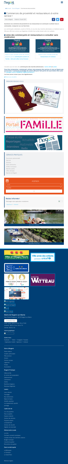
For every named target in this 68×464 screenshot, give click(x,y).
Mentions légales (8, 461)
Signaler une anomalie (10, 427)
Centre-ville (47, 67)
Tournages (7, 394)
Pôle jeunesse (8, 356)
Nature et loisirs (8, 399)
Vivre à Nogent (16, 8)
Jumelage (6, 405)
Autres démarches (11, 164)
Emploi (6, 364)
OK (34, 191)
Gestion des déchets (9, 418)
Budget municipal (8, 440)
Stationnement (8, 377)
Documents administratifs (13, 158)
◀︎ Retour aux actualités (10, 77)
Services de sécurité (9, 425)
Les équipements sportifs (11, 403)
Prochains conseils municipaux (12, 435)
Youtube (26, 340)
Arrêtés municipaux (11, 166)
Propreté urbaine (8, 420)
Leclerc (55, 67)
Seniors (6, 358)
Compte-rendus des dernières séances (14, 437)
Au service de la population (11, 375)
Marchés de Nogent (11, 173)
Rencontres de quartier (10, 444)
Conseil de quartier (9, 442)
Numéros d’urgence (9, 384)
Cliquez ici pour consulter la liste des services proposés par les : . (17, 57)
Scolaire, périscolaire (9, 353)
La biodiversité (8, 422)
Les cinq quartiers (9, 411)
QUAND (9, 188)
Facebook (6, 340)
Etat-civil (8, 160)
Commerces (7, 379)
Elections (8, 162)
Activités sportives (9, 401)
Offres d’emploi (10, 171)
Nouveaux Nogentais (9, 386)
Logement (7, 362)
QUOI (8, 185)
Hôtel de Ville (7, 373)
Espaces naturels (8, 416)
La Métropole (7, 450)
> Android (15, 204)
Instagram (19, 340)
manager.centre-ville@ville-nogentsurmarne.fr (20, 72)
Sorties (6, 382)
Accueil (9, 8)
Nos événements (8, 397)
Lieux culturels (8, 392)
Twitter (13, 340)
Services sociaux (8, 360)
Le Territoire (7, 452)
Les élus (6, 433)
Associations (7, 367)
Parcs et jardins (8, 414)
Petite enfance (8, 351)
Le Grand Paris (8, 454)
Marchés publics (10, 169)
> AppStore (9, 204)
